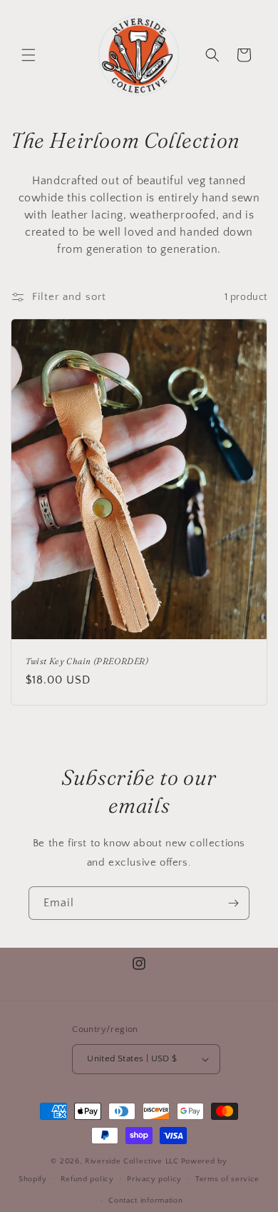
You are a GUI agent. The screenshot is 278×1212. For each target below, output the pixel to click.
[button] (28, 55)
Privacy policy (154, 1179)
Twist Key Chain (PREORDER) (87, 661)
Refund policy (87, 1179)
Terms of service (227, 1179)
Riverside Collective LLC (132, 1161)
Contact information (145, 1200)
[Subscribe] (233, 903)
